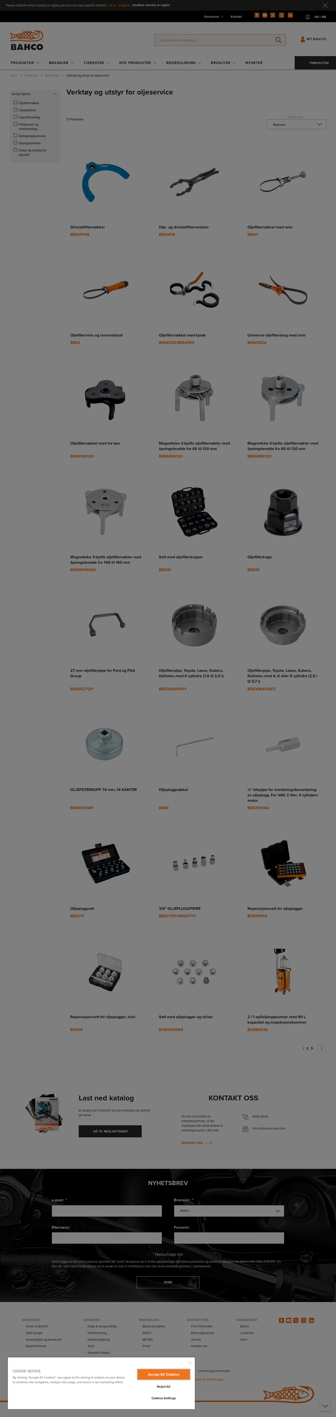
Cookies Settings (164, 1398)
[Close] (189, 1362)
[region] (101, 1383)
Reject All (163, 1386)
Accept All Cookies (163, 1374)
